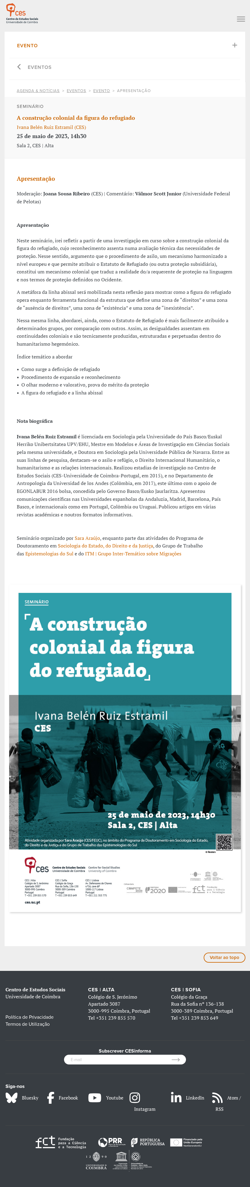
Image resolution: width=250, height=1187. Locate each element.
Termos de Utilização (27, 1024)
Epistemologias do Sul (49, 553)
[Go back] (19, 67)
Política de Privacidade (29, 1017)
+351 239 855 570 (115, 1017)
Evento (27, 46)
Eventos (40, 67)
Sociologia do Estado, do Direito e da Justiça (105, 545)
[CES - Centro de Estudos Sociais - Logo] (22, 12)
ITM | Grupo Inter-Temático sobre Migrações (133, 553)
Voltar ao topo (224, 957)
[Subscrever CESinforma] (179, 1059)
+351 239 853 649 (198, 1017)
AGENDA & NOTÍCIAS (38, 90)
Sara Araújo (87, 538)
